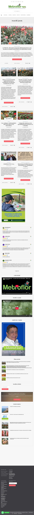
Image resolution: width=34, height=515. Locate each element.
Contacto (10, 472)
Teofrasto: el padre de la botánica (15, 406)
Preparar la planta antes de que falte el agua (13, 377)
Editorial (2, 489)
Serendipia (3, 505)
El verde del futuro (4, 490)
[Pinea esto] (29, 63)
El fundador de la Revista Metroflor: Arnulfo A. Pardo (12, 474)
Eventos (2, 493)
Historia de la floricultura (3, 496)
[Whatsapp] (2, 512)
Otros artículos (3, 504)
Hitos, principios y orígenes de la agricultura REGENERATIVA (15, 369)
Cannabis (2, 485)
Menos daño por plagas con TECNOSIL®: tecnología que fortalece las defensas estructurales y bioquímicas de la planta (18, 362)
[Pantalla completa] (31, 293)
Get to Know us (17, 11)
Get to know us (11, 476)
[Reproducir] (2, 293)
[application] (17, 286)
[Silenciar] (29, 293)
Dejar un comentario (17, 63)
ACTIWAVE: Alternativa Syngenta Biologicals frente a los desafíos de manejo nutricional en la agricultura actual (17, 48)
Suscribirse (11, 478)
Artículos (2, 483)
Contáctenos (17, 399)
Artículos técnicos (17, 46)
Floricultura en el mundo (4, 494)
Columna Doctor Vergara (4, 487)
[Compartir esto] (25, 63)
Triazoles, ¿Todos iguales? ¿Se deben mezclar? (17, 414)
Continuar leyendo (17, 59)
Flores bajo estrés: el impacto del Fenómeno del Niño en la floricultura (17, 373)
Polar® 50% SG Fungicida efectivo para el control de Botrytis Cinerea (20, 430)
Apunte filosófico (4, 482)
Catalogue (11, 471)
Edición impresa (3, 488)
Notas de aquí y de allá (4, 502)
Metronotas (3, 500)
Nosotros (10, 477)
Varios (2, 507)
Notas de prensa (4, 503)
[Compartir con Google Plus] (28, 63)
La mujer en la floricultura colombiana (3, 499)
